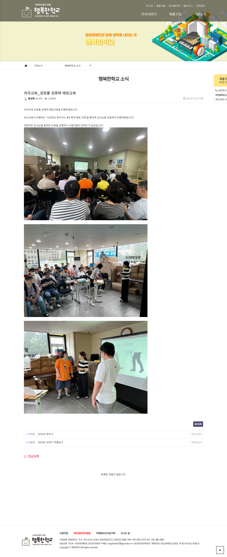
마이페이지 (174, 6)
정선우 (31, 98)
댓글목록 (33, 456)
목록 (199, 424)
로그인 (149, 6)
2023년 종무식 (45, 434)
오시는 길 (125, 533)
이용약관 (63, 533)
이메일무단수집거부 (105, 533)
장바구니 (188, 6)
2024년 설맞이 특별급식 (50, 442)
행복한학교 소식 (72, 65)
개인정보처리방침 (82, 533)
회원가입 (161, 6)
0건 (40, 98)
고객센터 (200, 6)
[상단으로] (220, 550)
